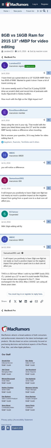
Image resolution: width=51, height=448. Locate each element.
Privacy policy (7, 420)
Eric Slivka (29, 361)
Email (3, 365)
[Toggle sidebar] (48, 11)
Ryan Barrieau (31, 396)
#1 (49, 73)
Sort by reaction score (38, 51)
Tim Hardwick (30, 378)
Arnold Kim (6, 361)
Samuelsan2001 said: (12, 253)
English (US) (17, 428)
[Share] (44, 73)
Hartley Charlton (7, 387)
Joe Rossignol (31, 369)
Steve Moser (6, 405)
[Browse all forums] (40, 11)
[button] (3, 4)
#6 (49, 247)
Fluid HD (8, 425)
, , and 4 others (21, 142)
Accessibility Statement (23, 420)
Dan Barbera (6, 396)
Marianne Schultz (32, 387)
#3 (49, 163)
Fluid (2, 425)
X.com (9, 365)
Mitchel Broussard (8, 378)
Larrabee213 (8, 51)
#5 (49, 222)
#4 (49, 188)
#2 (49, 120)
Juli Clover (5, 369)
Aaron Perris (30, 405)
